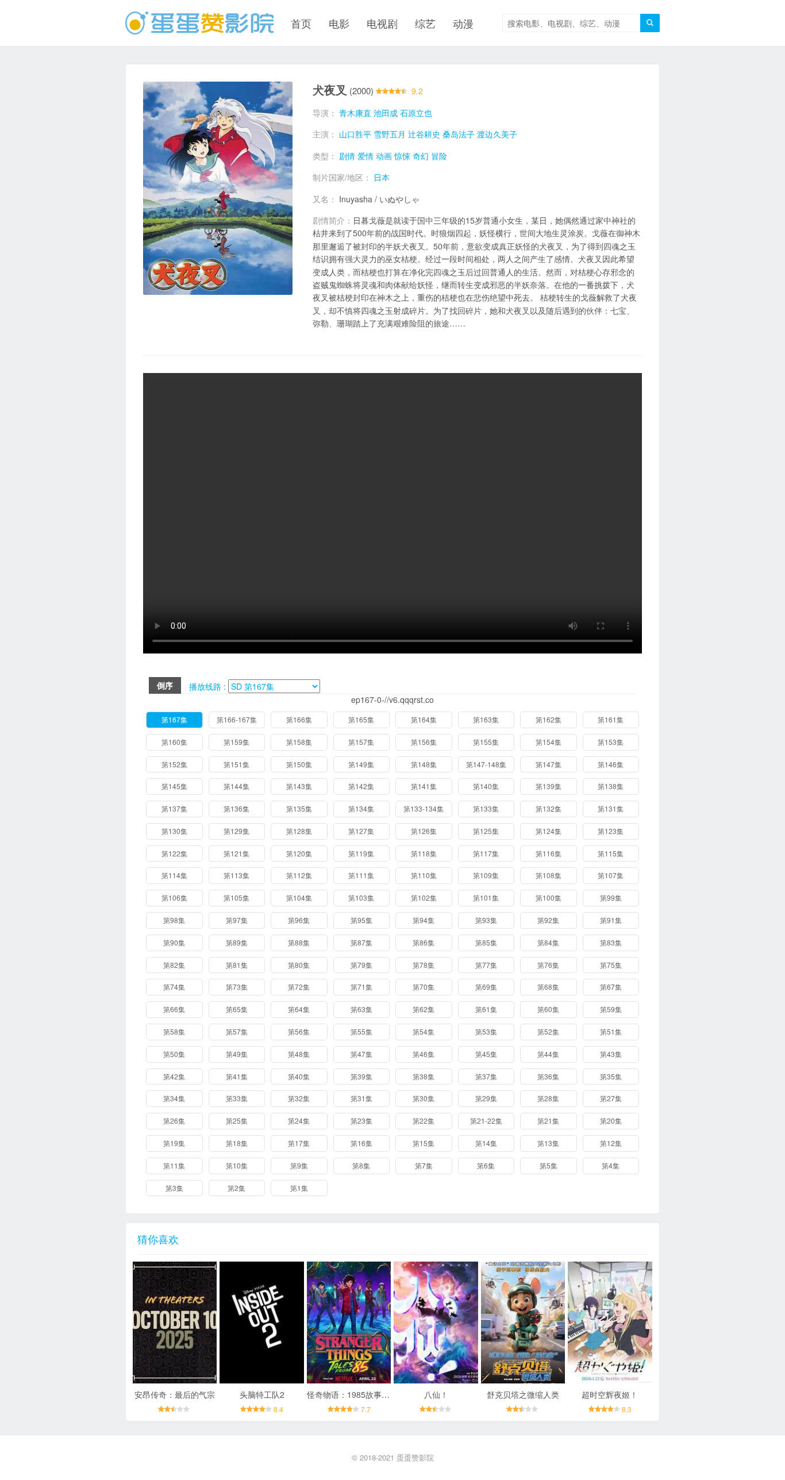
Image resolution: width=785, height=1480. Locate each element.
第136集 (236, 808)
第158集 (299, 742)
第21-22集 (486, 1120)
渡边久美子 (497, 134)
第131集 (611, 808)
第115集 (611, 853)
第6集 (486, 1165)
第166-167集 (237, 719)
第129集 (236, 831)
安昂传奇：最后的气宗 (174, 1394)
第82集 (174, 965)
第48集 (299, 1054)
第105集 (236, 897)
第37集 (486, 1076)
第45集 (486, 1054)
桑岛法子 (458, 134)
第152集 (174, 764)
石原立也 (416, 112)
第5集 (548, 1165)
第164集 (424, 719)
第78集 (423, 965)
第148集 (424, 764)
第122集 (174, 853)
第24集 (299, 1120)
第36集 (548, 1076)
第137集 (174, 808)
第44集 (548, 1054)
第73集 (237, 986)
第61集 (486, 1009)
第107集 (611, 875)
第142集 (361, 786)
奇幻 (421, 156)
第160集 (174, 742)
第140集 (486, 786)
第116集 (548, 853)
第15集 (423, 1143)
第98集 (174, 920)
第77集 (486, 965)
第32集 (299, 1098)
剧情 (347, 156)
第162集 (548, 719)
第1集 (299, 1188)
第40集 (299, 1076)
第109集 (486, 875)
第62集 (423, 1009)
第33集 (237, 1098)
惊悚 (402, 156)
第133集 (486, 808)
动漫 (463, 23)
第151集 (236, 764)
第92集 (548, 920)
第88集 (299, 942)
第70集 (423, 986)
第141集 (424, 786)
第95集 (361, 920)
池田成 (386, 112)
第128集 (299, 831)
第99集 (611, 897)
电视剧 (382, 23)
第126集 (424, 831)
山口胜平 (355, 134)
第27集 (611, 1098)
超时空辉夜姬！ (610, 1394)
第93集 (486, 920)
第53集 (486, 1031)
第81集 (237, 965)
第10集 (237, 1165)
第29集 (486, 1098)
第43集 (611, 1054)
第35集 (611, 1076)
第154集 (548, 742)
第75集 (611, 965)
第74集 (174, 986)
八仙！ (436, 1394)
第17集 (299, 1143)
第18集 (237, 1143)
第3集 (174, 1188)
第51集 (611, 1031)
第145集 (174, 786)
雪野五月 (390, 134)
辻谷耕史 (424, 134)
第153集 (611, 742)
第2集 (236, 1188)
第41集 (237, 1076)
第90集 (174, 942)
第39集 (361, 1076)
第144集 (236, 786)
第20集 (611, 1120)
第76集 (548, 965)
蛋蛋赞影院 (415, 1457)
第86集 (423, 942)
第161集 (611, 719)
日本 (382, 177)
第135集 (299, 808)
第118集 (424, 853)
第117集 (486, 853)
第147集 (548, 764)
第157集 (361, 742)
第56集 (299, 1031)
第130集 (174, 831)
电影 (339, 23)
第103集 (361, 897)
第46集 (423, 1054)
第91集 (611, 920)
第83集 (611, 942)
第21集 (548, 1120)
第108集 (548, 875)
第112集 (299, 875)
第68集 (548, 986)
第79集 (361, 965)
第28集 (548, 1098)
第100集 (548, 897)
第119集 (361, 853)
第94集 (423, 920)
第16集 (361, 1143)
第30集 (423, 1098)
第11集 (174, 1165)
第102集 (424, 897)
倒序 (165, 685)
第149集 (361, 764)
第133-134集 (423, 808)
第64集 (299, 1009)
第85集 (486, 942)
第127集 (361, 831)
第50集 (174, 1054)
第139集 (548, 786)
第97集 (237, 920)
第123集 (611, 831)
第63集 (361, 1009)
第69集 (486, 986)
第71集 (361, 986)
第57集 (237, 1031)
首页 (301, 23)
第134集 (361, 808)
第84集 (548, 942)
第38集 (423, 1076)
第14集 (486, 1143)
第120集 (299, 853)
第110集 (424, 875)
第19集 (174, 1143)
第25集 (237, 1120)
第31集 (361, 1098)
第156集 (424, 742)
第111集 (361, 875)
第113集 (236, 875)
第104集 (299, 897)
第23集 (361, 1120)
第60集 (548, 1009)
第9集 (299, 1165)
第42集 (174, 1076)
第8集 (361, 1165)
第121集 (236, 853)
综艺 (425, 23)
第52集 (548, 1031)
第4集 (610, 1165)
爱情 (365, 156)
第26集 (174, 1120)
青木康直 (355, 112)
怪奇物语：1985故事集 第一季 (361, 1394)
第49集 (237, 1054)
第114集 (174, 875)
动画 (384, 156)
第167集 (174, 719)
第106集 (174, 897)
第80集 (299, 965)
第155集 (486, 742)
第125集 (486, 831)
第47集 (361, 1054)
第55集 (361, 1031)
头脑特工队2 (262, 1394)
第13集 (548, 1143)
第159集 (236, 742)
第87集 (361, 942)
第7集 (424, 1165)
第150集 (299, 764)
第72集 (299, 986)
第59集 (611, 1009)
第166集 (299, 719)
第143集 (299, 786)
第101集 (486, 897)
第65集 (237, 1009)
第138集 (611, 786)
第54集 (423, 1031)
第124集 (548, 831)
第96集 (299, 920)
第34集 (174, 1098)
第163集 (486, 719)
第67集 (611, 986)
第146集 (611, 764)
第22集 (423, 1120)
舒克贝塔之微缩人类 (523, 1394)
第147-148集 (486, 764)
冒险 (439, 156)
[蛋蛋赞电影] (199, 22)
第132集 (548, 808)
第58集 (174, 1031)
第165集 (361, 719)
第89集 (237, 942)
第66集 (174, 1009)
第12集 (611, 1143)
